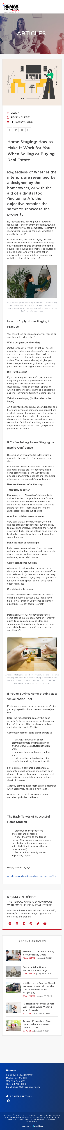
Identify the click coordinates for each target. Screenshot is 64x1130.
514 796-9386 (18, 1084)
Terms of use (40, 1119)
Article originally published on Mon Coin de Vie (31, 876)
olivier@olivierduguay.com (26, 1087)
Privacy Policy (25, 1119)
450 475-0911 (18, 1081)
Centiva (38, 1126)
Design (14, 113)
